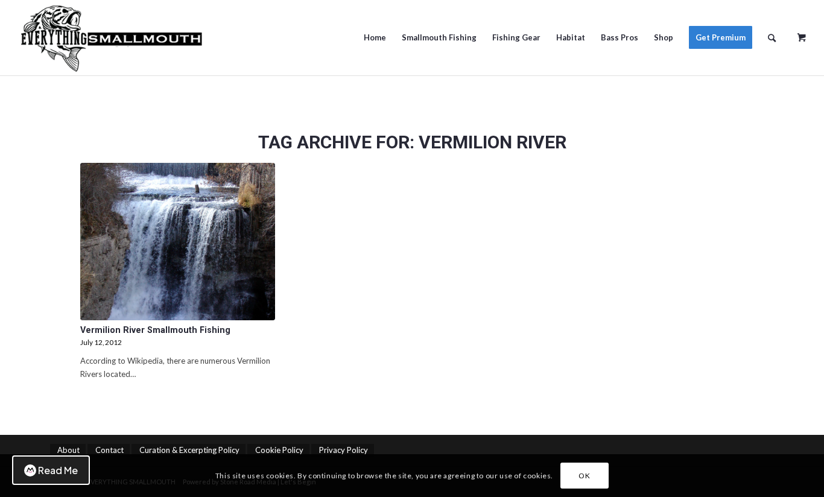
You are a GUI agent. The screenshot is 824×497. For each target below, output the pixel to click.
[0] (802, 33)
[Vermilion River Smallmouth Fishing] (177, 241)
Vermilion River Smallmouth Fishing (155, 330)
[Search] (772, 37)
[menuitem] (375, 37)
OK (584, 475)
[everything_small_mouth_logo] (115, 37)
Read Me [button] (58, 470)
